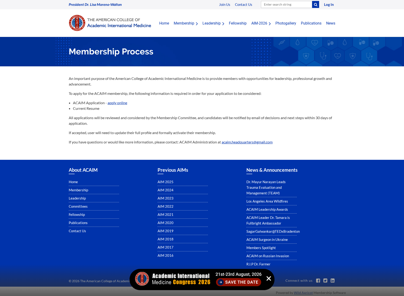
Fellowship (77, 214)
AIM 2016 (165, 255)
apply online (117, 102)
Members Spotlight (261, 248)
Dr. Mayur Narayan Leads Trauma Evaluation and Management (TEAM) (266, 187)
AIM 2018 (165, 239)
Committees (78, 206)
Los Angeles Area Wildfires (267, 201)
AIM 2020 (165, 223)
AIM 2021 (165, 214)
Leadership (77, 198)
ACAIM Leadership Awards (267, 209)
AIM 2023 (165, 198)
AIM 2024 (165, 190)
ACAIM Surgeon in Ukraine (267, 239)
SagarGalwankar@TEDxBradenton (273, 231)
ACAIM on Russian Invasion (267, 256)
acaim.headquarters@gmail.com (247, 142)
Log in (329, 4)
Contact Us (77, 231)
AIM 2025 (165, 182)
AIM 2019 (165, 231)
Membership (78, 190)
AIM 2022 (165, 206)
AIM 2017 (165, 247)
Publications (78, 223)
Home (73, 182)
